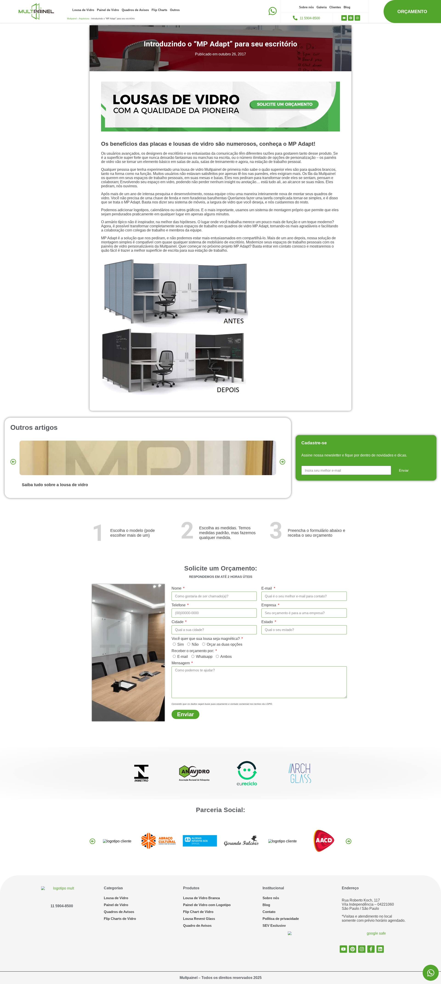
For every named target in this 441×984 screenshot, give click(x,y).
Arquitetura (84, 18)
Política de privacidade (281, 919)
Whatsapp (204, 657)
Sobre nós (306, 7)
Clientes (335, 7)
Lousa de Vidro (83, 10)
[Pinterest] (350, 18)
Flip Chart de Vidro (198, 912)
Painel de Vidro (108, 10)
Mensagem (181, 663)
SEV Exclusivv (274, 925)
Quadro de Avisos (197, 925)
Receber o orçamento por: (193, 651)
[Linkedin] (380, 949)
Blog (347, 7)
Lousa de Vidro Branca (201, 898)
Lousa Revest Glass (199, 919)
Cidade (178, 622)
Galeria (322, 7)
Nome (177, 588)
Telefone (179, 605)
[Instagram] (357, 18)
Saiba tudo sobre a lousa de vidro (55, 484)
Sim (180, 644)
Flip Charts (159, 10)
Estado (267, 622)
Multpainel (72, 18)
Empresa (269, 605)
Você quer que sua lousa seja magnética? (206, 639)
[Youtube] (344, 18)
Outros (175, 10)
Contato (269, 912)
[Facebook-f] (371, 949)
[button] (13, 462)
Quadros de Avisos (135, 10)
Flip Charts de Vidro (120, 919)
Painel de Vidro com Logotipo (207, 905)
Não (195, 644)
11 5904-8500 (62, 906)
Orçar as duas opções (224, 644)
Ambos (226, 657)
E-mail (267, 588)
